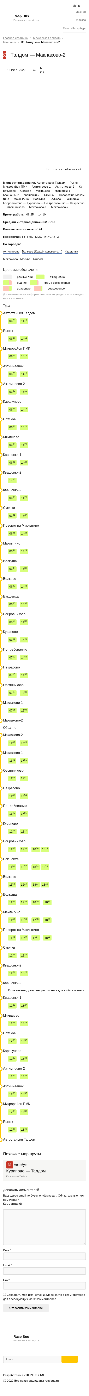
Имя (7, 1250)
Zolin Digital (34, 1375)
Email (7, 1265)
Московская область (46, 38)
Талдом (38, 259)
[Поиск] (69, 1359)
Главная (80, 11)
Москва (81, 19)
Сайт (6, 1280)
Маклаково (10, 259)
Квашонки (9, 42)
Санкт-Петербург (74, 28)
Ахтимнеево (11, 251)
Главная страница (15, 38)
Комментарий (12, 1203)
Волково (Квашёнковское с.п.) (42, 251)
